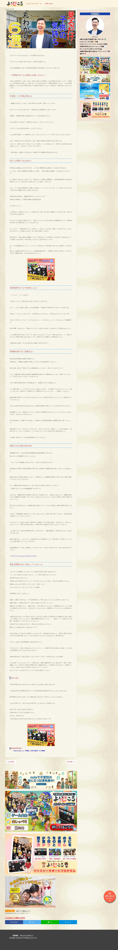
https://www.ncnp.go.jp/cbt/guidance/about (24, 556)
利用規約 (15, 935)
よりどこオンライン (32, 3)
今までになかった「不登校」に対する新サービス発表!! (29, 751)
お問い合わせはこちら (110, 897)
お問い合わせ (49, 3)
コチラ (19, 913)
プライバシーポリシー (26, 935)
